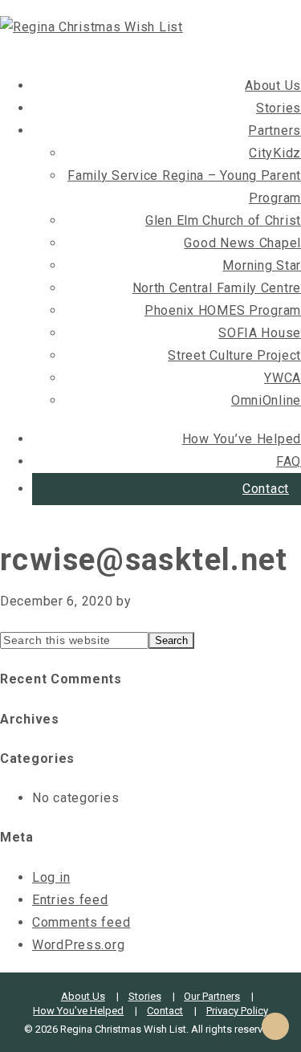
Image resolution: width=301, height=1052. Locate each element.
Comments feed (81, 922)
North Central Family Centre (216, 288)
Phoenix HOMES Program (222, 310)
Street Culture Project (234, 355)
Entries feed (70, 899)
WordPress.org (78, 944)
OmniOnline (266, 400)
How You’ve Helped (241, 438)
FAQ (288, 461)
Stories (278, 108)
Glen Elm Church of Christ (223, 220)
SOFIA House (259, 332)
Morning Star (261, 265)
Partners (274, 130)
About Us (273, 85)
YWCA (282, 377)
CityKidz (275, 153)
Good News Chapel (242, 243)
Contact (265, 488)
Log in (51, 877)
